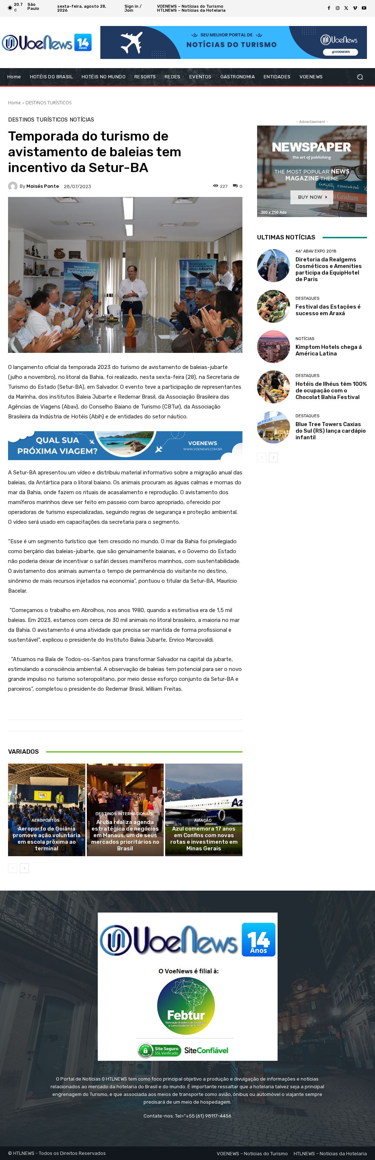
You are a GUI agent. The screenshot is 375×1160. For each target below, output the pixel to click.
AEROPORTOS (45, 820)
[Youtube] (364, 8)
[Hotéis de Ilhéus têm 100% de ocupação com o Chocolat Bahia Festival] (273, 386)
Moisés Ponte (42, 186)
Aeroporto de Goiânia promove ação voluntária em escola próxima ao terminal (47, 838)
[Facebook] (328, 8)
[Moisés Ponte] (14, 186)
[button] (359, 77)
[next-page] (24, 868)
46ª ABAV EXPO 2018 (316, 251)
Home (14, 103)
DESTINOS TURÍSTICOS (48, 103)
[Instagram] (337, 8)
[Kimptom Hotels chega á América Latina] (273, 346)
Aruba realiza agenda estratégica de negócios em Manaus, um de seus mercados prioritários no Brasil (125, 835)
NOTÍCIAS (82, 120)
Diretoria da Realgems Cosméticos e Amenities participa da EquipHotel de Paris (329, 269)
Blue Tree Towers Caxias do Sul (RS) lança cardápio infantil (331, 431)
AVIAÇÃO (203, 820)
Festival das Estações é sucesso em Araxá (328, 310)
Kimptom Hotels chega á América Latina (329, 350)
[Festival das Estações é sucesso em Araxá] (273, 306)
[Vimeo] (355, 8)
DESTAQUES (307, 298)
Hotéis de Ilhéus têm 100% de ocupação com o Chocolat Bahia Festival (331, 390)
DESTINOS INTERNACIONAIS (124, 814)
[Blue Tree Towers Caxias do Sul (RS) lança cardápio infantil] (273, 427)
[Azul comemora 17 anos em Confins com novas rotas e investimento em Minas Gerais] (203, 810)
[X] (346, 8)
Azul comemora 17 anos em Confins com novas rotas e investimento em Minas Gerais (204, 838)
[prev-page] (12, 868)
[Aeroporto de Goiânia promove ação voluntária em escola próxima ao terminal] (46, 810)
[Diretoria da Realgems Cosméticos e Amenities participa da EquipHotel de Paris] (273, 265)
